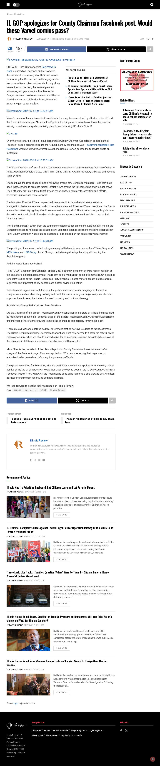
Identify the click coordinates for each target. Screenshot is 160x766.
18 (151, 39)
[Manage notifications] (152, 759)
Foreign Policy (129, 194)
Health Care (127, 200)
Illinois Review (24, 38)
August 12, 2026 (34, 492)
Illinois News (19, 14)
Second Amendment (131, 230)
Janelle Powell (16, 492)
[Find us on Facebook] (121, 731)
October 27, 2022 (131, 124)
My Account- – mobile (71, 735)
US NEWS (125, 242)
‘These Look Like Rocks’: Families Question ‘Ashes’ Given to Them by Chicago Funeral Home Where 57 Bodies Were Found (90, 101)
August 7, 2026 (32, 580)
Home (9, 14)
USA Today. (31, 252)
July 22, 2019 (43, 38)
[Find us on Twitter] (126, 731)
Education (126, 182)
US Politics (127, 248)
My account (37, 735)
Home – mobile (60, 730)
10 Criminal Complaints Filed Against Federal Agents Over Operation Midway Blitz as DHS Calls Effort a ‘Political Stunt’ (90, 89)
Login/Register (78, 730)
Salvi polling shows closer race (136, 150)
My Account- (52, 735)
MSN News (13, 252)
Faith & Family (128, 188)
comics (17, 390)
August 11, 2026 (33, 536)
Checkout (36, 730)
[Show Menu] (8, 4)
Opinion (124, 218)
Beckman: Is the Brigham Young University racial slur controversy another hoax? (137, 134)
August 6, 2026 (32, 669)
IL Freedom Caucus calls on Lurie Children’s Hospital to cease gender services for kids (137, 115)
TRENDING (125, 236)
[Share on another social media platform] (150, 49)
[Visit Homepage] (85, 5)
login (16, 703)
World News (127, 254)
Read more (63, 514)
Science (124, 224)
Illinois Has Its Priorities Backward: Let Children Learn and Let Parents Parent (88, 79)
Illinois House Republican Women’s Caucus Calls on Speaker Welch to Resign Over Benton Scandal (57, 663)
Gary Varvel (30, 390)
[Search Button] (151, 4)
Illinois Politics (130, 212)
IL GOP (43, 390)
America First (128, 176)
